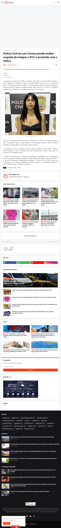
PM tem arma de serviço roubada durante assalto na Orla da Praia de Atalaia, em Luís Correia (49, 202)
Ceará (27, 420)
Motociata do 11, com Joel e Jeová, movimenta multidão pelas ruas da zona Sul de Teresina (33, 458)
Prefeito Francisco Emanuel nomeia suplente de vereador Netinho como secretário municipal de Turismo (33, 312)
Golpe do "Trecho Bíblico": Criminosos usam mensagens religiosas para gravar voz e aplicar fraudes (15, 335)
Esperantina (18, 423)
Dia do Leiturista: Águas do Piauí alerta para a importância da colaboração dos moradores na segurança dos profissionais (43, 335)
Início (26, 524)
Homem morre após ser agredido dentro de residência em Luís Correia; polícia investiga (11, 224)
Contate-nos (33, 524)
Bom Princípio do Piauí (28, 418)
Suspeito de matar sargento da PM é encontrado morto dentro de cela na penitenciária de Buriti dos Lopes (34, 305)
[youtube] (37, 262)
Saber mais (12, 520)
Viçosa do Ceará (29, 428)
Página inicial (6, 50)
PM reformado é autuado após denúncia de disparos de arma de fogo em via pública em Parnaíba (34, 444)
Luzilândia (50, 423)
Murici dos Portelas (19, 426)
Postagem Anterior (7, 241)
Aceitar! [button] (7, 523)
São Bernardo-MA (8, 428)
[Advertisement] (30, 26)
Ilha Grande (29, 423)
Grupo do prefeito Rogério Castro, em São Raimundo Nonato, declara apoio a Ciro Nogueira (33, 451)
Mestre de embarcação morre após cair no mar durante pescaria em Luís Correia (48, 223)
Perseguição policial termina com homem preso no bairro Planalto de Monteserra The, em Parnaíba (33, 470)
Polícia (15, 167)
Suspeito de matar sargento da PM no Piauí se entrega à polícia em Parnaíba (29, 491)
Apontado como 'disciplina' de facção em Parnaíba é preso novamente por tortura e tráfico (33, 477)
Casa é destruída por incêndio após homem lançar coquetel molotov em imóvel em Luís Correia (11, 202)
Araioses (6, 418)
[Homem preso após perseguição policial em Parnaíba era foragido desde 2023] (7, 292)
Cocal (43, 420)
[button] (2, 2)
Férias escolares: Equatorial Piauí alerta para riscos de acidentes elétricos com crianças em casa (16, 350)
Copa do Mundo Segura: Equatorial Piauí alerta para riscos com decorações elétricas (44, 350)
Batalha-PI (15, 418)
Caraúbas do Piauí (8, 420)
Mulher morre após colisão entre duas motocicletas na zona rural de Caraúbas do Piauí (32, 437)
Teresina (18, 428)
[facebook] (10, 262)
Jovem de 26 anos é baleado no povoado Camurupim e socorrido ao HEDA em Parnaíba (30, 224)
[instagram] (51, 262)
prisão (19, 167)
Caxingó (19, 420)
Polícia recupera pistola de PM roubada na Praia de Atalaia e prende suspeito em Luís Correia (30, 202)
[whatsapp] (23, 262)
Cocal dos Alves (7, 423)
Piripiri (50, 426)
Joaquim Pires (40, 423)
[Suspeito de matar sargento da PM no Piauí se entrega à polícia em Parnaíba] (5, 493)
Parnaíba (32, 426)
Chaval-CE (35, 420)
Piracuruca (42, 426)
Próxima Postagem (53, 241)
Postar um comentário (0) (30, 236)
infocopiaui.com (14, 174)
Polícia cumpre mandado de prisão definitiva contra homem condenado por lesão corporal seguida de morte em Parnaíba (33, 485)
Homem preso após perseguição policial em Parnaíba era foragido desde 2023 (31, 290)
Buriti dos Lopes (42, 418)
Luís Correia (14, 50)
